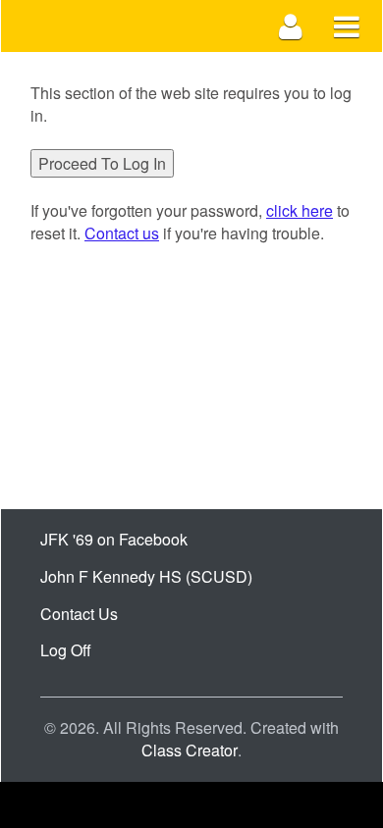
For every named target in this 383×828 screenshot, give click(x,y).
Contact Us (79, 613)
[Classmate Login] (291, 26)
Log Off (65, 650)
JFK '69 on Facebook (114, 539)
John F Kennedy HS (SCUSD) (146, 576)
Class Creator (189, 750)
